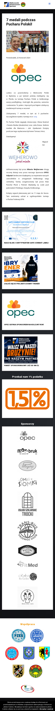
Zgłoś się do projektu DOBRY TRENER (22, 284)
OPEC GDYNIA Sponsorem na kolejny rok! (24, 325)
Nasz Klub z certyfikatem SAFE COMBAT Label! (26, 243)
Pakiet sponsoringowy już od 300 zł (21, 365)
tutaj (35, 117)
